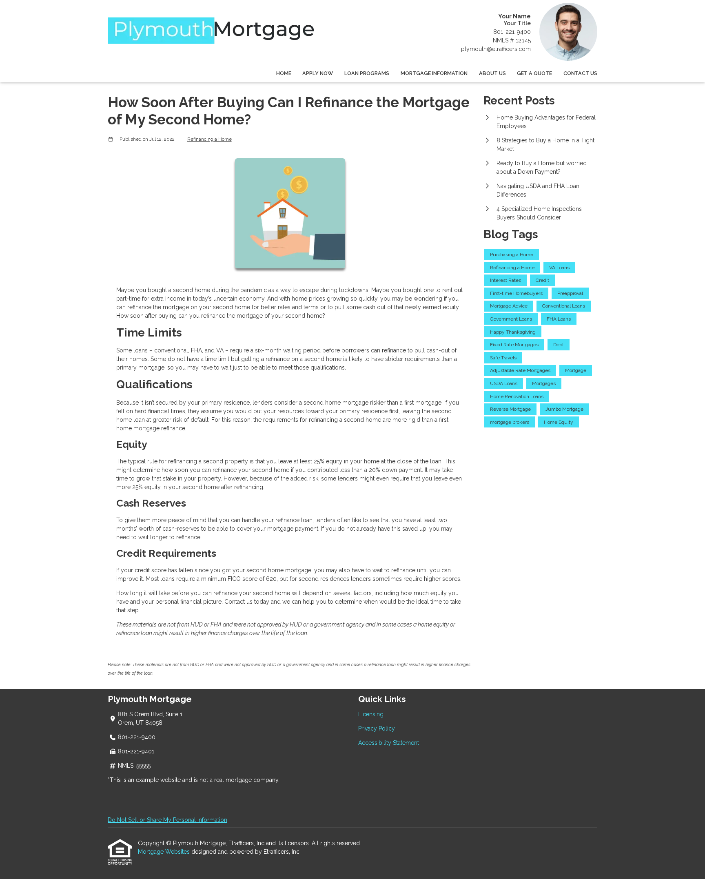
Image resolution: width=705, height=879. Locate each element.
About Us (492, 73)
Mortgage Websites (164, 851)
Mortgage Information (434, 73)
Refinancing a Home (209, 139)
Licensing (371, 714)
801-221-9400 (512, 32)
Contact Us (580, 73)
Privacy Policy (376, 728)
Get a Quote (534, 73)
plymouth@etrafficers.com (496, 49)
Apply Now (317, 73)
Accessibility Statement (388, 743)
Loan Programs (366, 73)
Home (283, 73)
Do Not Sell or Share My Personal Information (167, 820)
